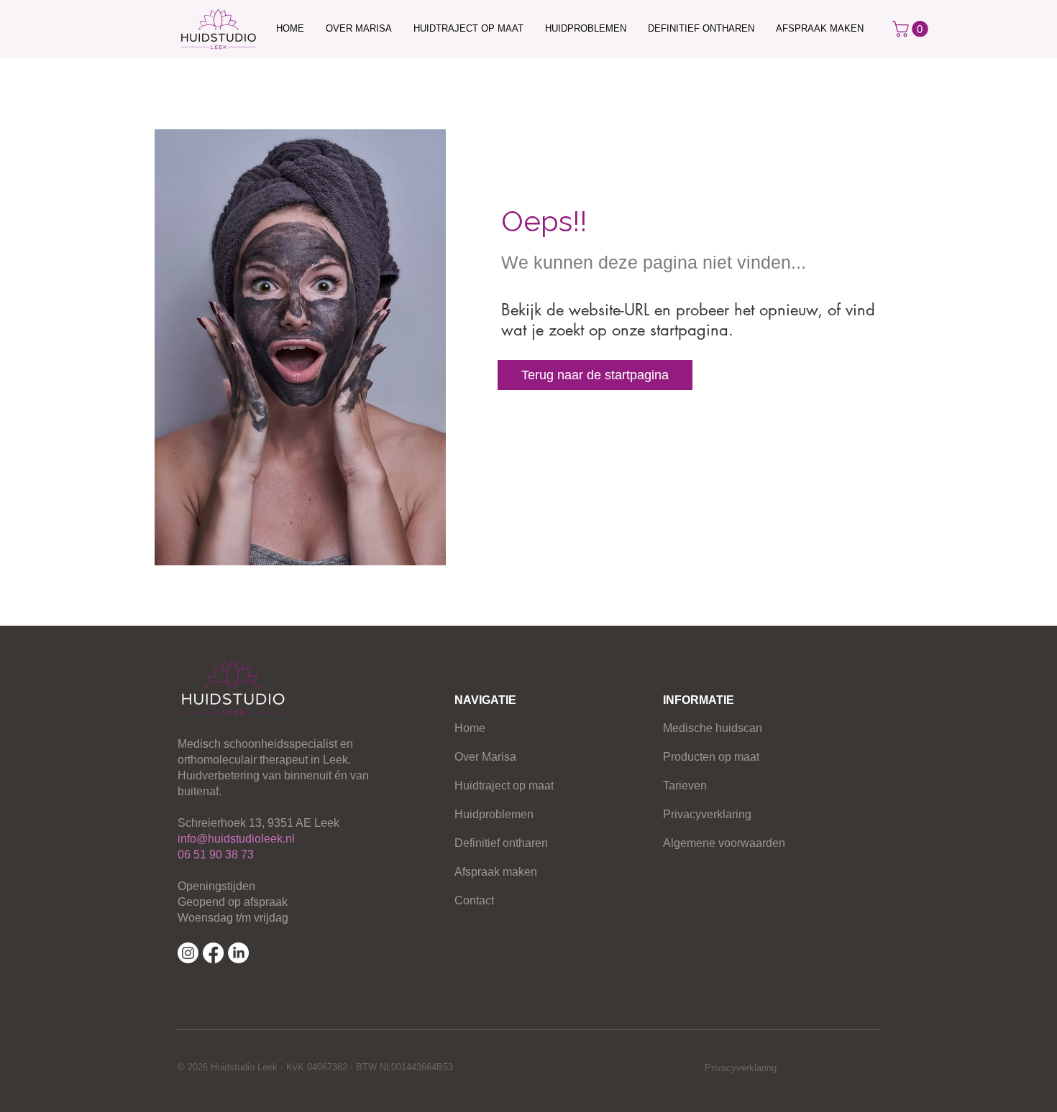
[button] (912, 29)
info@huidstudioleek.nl (236, 839)
